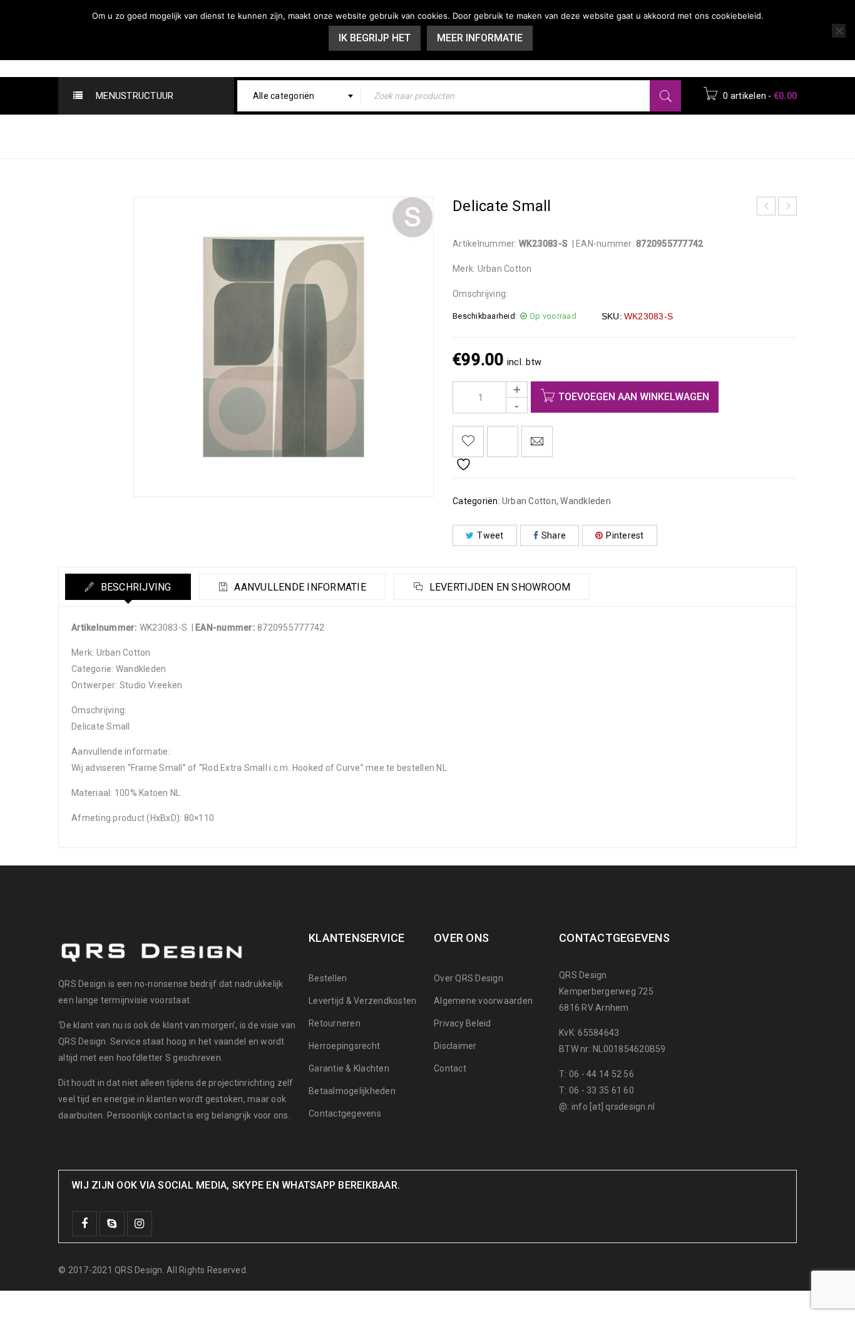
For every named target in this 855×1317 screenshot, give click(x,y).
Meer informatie (480, 38)
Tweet (490, 535)
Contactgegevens (345, 1113)
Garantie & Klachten (349, 1068)
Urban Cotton (596, 135)
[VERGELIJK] (502, 441)
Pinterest (624, 535)
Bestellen (328, 978)
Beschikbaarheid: (485, 316)
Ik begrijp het (375, 38)
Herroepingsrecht (344, 1046)
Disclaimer (455, 1046)
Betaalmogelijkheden (352, 1091)
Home (531, 135)
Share (553, 535)
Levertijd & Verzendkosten (362, 1001)
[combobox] (299, 95)
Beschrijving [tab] (134, 587)
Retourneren (335, 1023)
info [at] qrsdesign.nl (613, 1107)
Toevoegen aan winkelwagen (633, 397)
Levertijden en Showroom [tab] (498, 587)
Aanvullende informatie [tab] (299, 587)
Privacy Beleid (462, 1023)
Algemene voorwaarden (483, 1001)
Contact (450, 1068)
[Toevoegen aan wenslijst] (468, 441)
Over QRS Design (468, 978)
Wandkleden (677, 135)
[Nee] (839, 31)
